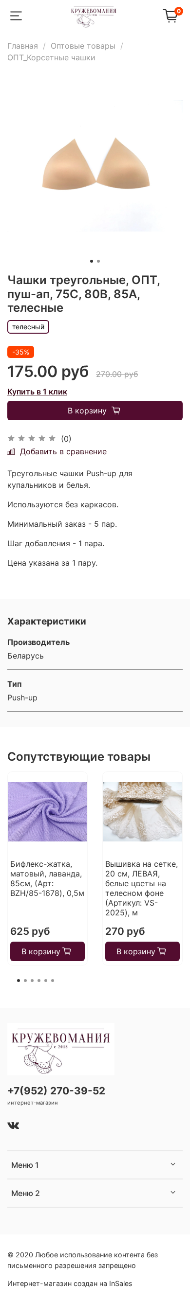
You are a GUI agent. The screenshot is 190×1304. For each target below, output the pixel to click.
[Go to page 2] (25, 980)
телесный (28, 326)
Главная (22, 46)
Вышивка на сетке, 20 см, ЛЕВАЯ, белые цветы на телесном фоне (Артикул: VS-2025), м (141, 888)
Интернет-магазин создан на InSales (70, 1283)
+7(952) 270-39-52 (56, 1091)
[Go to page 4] (39, 980)
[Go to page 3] (32, 980)
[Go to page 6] (52, 980)
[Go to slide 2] (98, 261)
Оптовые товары (83, 46)
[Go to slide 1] (91, 261)
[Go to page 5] (45, 980)
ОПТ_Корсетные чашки (51, 57)
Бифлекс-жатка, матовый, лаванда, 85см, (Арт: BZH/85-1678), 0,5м (47, 878)
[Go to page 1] (18, 980)
